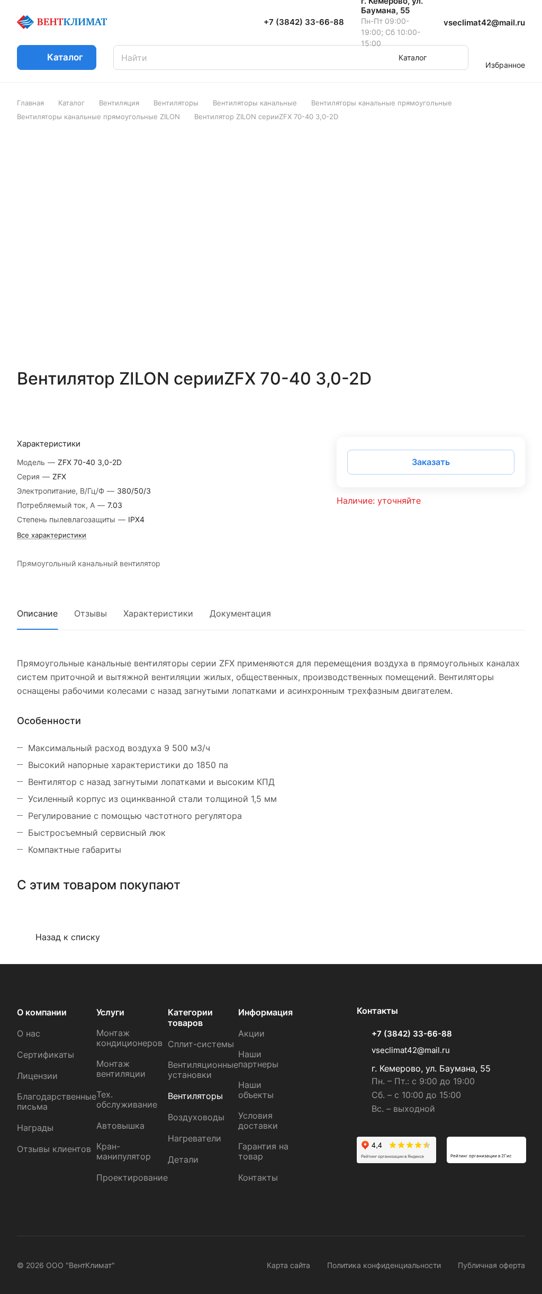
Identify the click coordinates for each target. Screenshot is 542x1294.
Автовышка (120, 1125)
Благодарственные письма (56, 1101)
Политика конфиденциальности (384, 1265)
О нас (28, 1033)
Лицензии (37, 1075)
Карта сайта (288, 1265)
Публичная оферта (491, 1265)
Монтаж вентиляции (121, 1068)
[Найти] (455, 57)
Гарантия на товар (263, 1151)
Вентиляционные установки (203, 1069)
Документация (240, 613)
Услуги (110, 1012)
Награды (35, 1127)
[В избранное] (492, 409)
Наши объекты (256, 1089)
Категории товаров (190, 1017)
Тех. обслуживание (126, 1099)
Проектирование (132, 1177)
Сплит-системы (201, 1044)
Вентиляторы (195, 1096)
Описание (37, 613)
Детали (183, 1159)
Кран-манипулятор (123, 1151)
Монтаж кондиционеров (129, 1038)
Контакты (258, 1177)
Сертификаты (45, 1054)
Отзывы (90, 613)
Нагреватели (194, 1138)
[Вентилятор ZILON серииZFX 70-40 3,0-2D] (274, 245)
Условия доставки (258, 1120)
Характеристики (158, 613)
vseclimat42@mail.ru (484, 22)
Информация (265, 1012)
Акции (251, 1033)
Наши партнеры (258, 1059)
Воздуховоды (196, 1117)
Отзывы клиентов (54, 1149)
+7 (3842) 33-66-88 (304, 22)
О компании (42, 1012)
